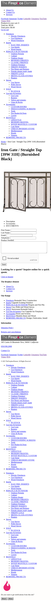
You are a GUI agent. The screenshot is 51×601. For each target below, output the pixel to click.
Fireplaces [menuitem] (10, 34)
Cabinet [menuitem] (14, 56)
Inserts (8, 303)
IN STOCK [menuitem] (15, 91)
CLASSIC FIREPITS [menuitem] (19, 62)
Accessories (10, 314)
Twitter (20, 19)
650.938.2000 (6, 346)
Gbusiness (35, 19)
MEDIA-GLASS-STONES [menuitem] (22, 76)
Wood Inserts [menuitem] (16, 49)
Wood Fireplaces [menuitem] (17, 40)
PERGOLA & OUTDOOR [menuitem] (17, 51)
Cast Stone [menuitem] (15, 126)
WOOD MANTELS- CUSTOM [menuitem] (24, 124)
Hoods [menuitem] (13, 133)
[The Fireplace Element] (19, 340)
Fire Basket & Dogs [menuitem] (18, 113)
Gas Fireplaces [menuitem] (16, 38)
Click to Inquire (7, 277)
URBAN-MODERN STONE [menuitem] (23, 129)
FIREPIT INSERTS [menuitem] (19, 67)
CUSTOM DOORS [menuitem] (19, 107)
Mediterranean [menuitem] (16, 131)
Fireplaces (10, 300)
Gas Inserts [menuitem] (15, 47)
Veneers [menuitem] (14, 135)
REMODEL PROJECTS (16, 318)
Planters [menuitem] (14, 78)
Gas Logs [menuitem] (14, 96)
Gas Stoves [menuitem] (15, 82)
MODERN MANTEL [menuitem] (20, 122)
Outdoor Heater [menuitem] (17, 58)
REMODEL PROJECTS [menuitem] (16, 137)
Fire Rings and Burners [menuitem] (20, 69)
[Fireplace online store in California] (19, 6)
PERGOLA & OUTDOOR (17, 305)
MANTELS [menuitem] (10, 118)
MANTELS (10, 316)
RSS (8, 21)
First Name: (5, 230)
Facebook (5, 19)
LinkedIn (27, 19)
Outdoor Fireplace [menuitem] (18, 65)
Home (3, 142)
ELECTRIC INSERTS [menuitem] (20, 45)
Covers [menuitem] (13, 115)
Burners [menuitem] (14, 98)
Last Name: (5, 233)
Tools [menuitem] (13, 111)
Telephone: (5, 238)
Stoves (8, 307)
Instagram (13, 19)
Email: (3, 235)
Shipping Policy (7, 328)
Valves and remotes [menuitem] (18, 100)
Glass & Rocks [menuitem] (17, 102)
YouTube (43, 19)
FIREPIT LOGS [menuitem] (17, 74)
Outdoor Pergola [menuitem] (17, 54)
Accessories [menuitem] (10, 104)
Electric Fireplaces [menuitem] (18, 36)
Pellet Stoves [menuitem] (16, 85)
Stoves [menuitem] (8, 80)
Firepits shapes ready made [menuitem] (21, 71)
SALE (8, 309)
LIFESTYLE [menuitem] (16, 120)
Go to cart (5, 30)
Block (4, 599)
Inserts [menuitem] (8, 43)
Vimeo (3, 21)
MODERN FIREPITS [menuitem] (20, 60)
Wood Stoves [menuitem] (16, 87)
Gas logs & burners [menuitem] (13, 93)
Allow (10, 599)
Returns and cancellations (11, 332)
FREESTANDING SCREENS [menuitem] (23, 109)
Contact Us (5, 351)
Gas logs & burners (13, 311)
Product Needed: (7, 240)
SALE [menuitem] (8, 89)
